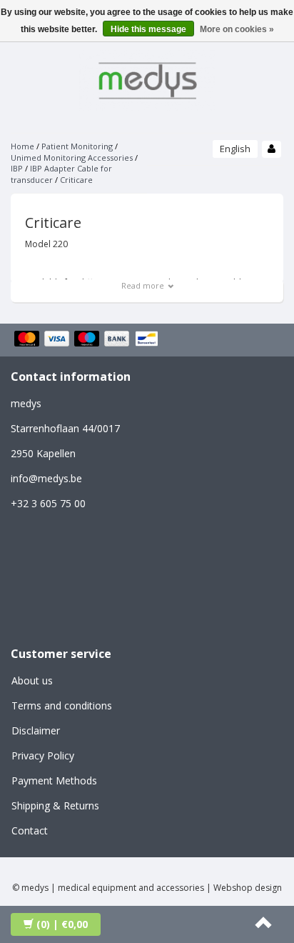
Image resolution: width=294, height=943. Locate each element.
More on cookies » (237, 29)
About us (32, 680)
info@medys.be (46, 478)
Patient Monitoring (77, 146)
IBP (17, 168)
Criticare (76, 179)
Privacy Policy (42, 755)
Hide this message (148, 29)
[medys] (147, 78)
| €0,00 (62, 924)
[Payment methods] (88, 340)
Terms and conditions (61, 705)
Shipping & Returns (55, 805)
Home (22, 146)
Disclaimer (35, 730)
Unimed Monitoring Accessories (72, 157)
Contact (29, 830)
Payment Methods (54, 780)
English (235, 148)
